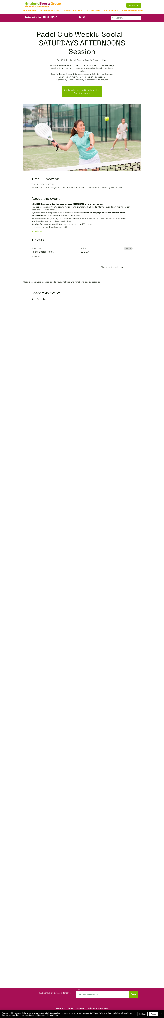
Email (78, 989)
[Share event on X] (38, 299)
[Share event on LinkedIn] (44, 299)
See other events (82, 93)
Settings (142, 1014)
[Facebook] (80, 17)
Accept (153, 1014)
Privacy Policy (52, 1015)
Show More (36, 231)
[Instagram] (84, 17)
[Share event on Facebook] (32, 299)
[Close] (161, 1014)
